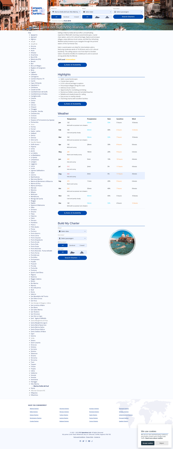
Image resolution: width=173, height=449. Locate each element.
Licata (33, 168)
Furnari (33, 129)
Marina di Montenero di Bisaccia (42, 181)
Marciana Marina (36, 179)
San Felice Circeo (36, 299)
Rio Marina (34, 283)
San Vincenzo (35, 314)
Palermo (34, 216)
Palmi (33, 218)
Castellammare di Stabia (39, 94)
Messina (33, 190)
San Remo (34, 307)
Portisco (33, 231)
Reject (162, 443)
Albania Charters (34, 408)
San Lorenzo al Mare (38, 305)
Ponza (33, 229)
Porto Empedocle (37, 240)
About (124, 3)
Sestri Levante (35, 343)
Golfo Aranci (35, 144)
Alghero (33, 39)
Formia (33, 127)
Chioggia (34, 109)
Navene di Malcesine (38, 205)
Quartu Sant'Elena (37, 272)
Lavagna (33, 162)
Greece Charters (34, 415)
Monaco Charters (64, 411)
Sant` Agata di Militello (38, 318)
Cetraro (33, 105)
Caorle (33, 81)
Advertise (132, 3)
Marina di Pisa (35, 183)
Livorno (33, 175)
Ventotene (34, 380)
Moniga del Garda (37, 199)
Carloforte (34, 87)
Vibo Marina (35, 384)
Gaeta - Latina (35, 131)
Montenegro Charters (35, 418)
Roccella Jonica (36, 288)
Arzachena (34, 55)
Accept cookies (148, 443)
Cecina (33, 100)
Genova (33, 138)
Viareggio (34, 382)
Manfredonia (35, 177)
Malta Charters (34, 411)
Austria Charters (64, 418)
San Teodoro (35, 312)
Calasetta (34, 74)
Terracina (34, 360)
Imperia (33, 147)
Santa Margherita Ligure (39, 323)
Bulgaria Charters (64, 421)
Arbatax (33, 53)
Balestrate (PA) (36, 59)
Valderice (34, 373)
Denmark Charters (124, 408)
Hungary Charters (94, 408)
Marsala (33, 188)
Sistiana (33, 347)
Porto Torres (35, 253)
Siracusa (34, 345)
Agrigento (34, 35)
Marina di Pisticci (36, 186)
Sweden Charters (123, 421)
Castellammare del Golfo (39, 92)
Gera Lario (34, 140)
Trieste (33, 367)
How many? (116, 8)
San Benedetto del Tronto (39, 296)
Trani (32, 362)
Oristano (34, 210)
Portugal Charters (123, 418)
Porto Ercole (35, 242)
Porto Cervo (35, 236)
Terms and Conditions (79, 437)
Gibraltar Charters (124, 411)
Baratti (33, 61)
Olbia (32, 207)
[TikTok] (92, 441)
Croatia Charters (34, 421)
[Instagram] (86, 441)
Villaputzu (34, 393)
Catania (33, 98)
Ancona (33, 46)
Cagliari (33, 72)
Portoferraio (35, 255)
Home (101, 3)
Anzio (33, 51)
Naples (33, 203)
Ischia (33, 149)
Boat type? (61, 249)
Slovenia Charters (64, 408)
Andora (33, 48)
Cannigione (34, 77)
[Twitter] (83, 441)
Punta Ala (34, 268)
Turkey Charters (64, 415)
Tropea (33, 369)
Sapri (32, 334)
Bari (32, 64)
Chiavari (33, 107)
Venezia (33, 377)
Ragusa (33, 275)
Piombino (34, 223)
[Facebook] (80, 441)
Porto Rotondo (36, 249)
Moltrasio (34, 194)
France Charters (93, 418)
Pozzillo (33, 262)
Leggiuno (34, 164)
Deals (107, 3)
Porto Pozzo (35, 246)
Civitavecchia (35, 113)
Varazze (33, 375)
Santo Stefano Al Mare (38, 332)
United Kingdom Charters (126, 415)
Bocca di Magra (36, 66)
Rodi (32, 290)
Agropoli (34, 37)
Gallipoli (33, 133)
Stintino (33, 351)
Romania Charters (94, 411)
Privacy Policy (89, 437)
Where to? (54, 8)
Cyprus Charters (93, 421)
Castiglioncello (36, 96)
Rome (33, 292)
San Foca (34, 301)
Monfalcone (35, 197)
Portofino (34, 257)
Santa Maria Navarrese (38, 325)
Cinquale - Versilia (37, 111)
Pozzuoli (33, 264)
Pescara (33, 220)
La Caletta (34, 153)
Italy (29, 33)
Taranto (33, 356)
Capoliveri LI (35, 85)
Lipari (33, 173)
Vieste (33, 388)
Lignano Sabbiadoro (38, 170)
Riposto (33, 285)
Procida (33, 266)
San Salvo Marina (36, 310)
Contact (140, 3)
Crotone (33, 116)
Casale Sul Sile (35, 90)
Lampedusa (35, 160)
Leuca (33, 166)
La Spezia (34, 157)
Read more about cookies (154, 438)
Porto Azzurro (35, 233)
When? (84, 8)
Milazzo (33, 192)
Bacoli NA (34, 57)
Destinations (116, 3)
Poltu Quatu (35, 227)
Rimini (33, 281)
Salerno (33, 294)
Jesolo (33, 151)
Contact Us (97, 437)
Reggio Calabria (36, 279)
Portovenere (35, 259)
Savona (33, 336)
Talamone (34, 353)
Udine (33, 371)
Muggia (33, 201)
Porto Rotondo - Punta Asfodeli (41, 251)
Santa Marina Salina (37, 327)
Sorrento (34, 349)
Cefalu (33, 103)
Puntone (34, 270)
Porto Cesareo (36, 238)
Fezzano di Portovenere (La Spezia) (42, 120)
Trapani (33, 364)
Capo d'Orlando (36, 83)
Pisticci (33, 225)
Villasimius (34, 395)
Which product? (62, 242)
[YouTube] (89, 441)
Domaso (34, 118)
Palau (33, 214)
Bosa (32, 70)
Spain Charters (93, 415)
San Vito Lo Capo (36, 316)
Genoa (33, 135)
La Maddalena (35, 155)
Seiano (33, 340)
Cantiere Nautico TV (37, 79)
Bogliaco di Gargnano (38, 68)
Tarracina (34, 358)
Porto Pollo (34, 244)
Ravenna (34, 277)
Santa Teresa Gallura (38, 329)
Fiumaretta (34, 122)
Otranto (33, 212)
